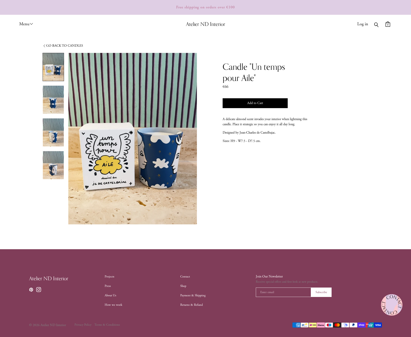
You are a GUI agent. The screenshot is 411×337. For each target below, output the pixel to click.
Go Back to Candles (64, 45)
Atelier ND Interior (48, 278)
